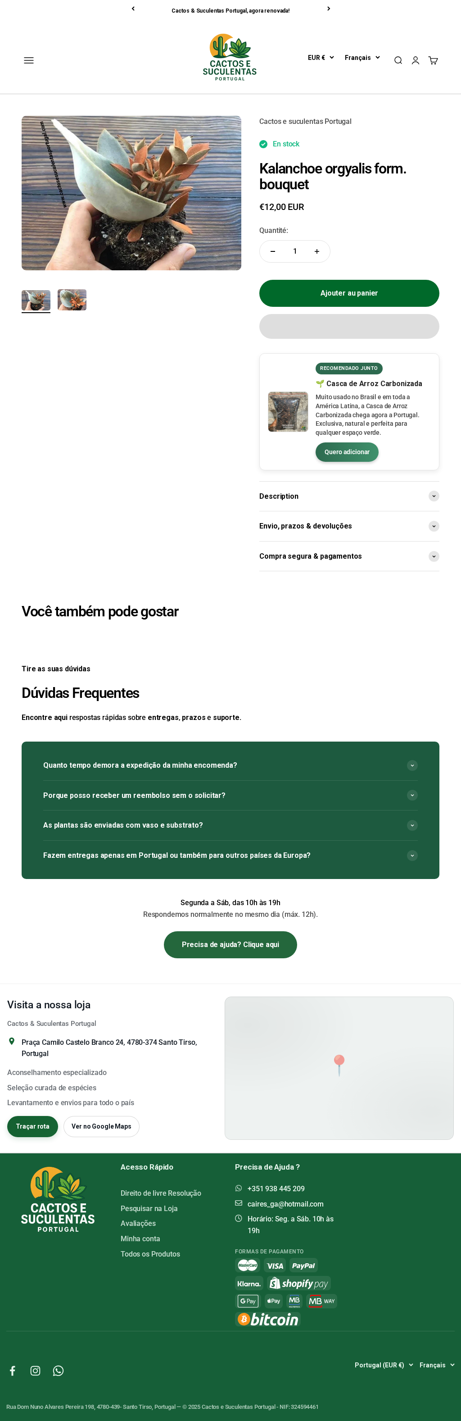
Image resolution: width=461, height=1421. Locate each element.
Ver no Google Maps (101, 1126)
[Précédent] (133, 8)
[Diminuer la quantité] (273, 251)
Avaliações (138, 1223)
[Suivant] (329, 8)
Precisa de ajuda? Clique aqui (230, 944)
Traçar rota (33, 1126)
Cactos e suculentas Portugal (305, 121)
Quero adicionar (347, 451)
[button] (349, 326)
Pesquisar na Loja (149, 1208)
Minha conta (140, 1238)
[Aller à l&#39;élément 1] (36, 301)
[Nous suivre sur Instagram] (35, 1371)
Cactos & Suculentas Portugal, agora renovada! (230, 11)
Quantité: (273, 230)
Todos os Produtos (150, 1254)
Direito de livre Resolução (161, 1193)
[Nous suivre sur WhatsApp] (58, 1371)
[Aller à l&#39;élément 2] (72, 301)
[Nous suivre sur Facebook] (12, 1371)
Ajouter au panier (349, 293)
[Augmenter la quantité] (317, 251)
